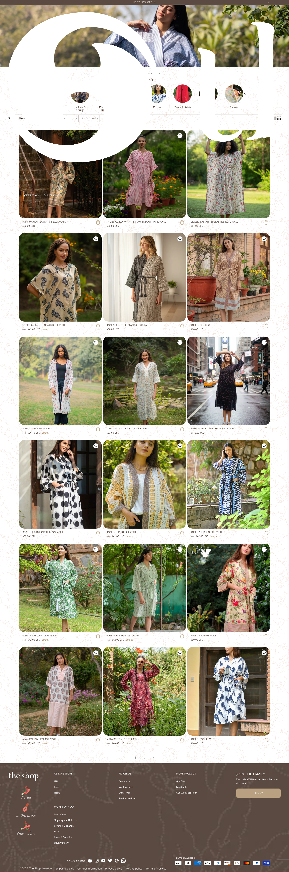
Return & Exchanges (64, 825)
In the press (26, 816)
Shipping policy (65, 868)
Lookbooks (181, 787)
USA (56, 781)
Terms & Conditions (64, 837)
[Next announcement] (268, 2)
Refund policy (134, 868)
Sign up (258, 793)
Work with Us (126, 787)
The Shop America (40, 868)
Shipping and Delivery (65, 820)
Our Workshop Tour (186, 792)
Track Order (60, 814)
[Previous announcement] (20, 2)
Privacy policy (113, 868)
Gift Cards (181, 781)
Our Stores (124, 792)
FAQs (57, 831)
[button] (15, 196)
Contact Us (124, 781)
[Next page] (153, 757)
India (56, 787)
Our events (26, 834)
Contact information (89, 868)
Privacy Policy (61, 842)
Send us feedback (128, 798)
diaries (25, 797)
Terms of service (156, 868)
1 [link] (135, 757)
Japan (57, 792)
